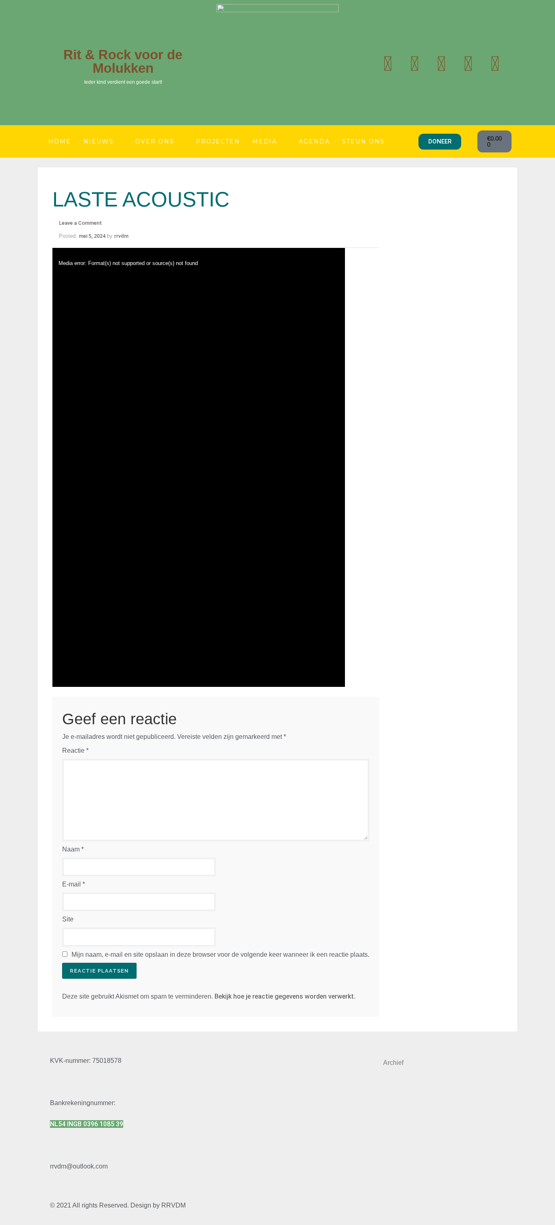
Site (68, 919)
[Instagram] (441, 64)
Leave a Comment (80, 223)
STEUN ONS (363, 141)
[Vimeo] (495, 64)
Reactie (75, 750)
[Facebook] (468, 64)
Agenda (314, 141)
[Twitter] (387, 64)
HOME (59, 141)
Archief (393, 1062)
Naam (73, 849)
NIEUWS (98, 141)
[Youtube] (414, 64)
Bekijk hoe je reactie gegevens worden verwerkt (284, 996)
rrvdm (121, 236)
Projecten (218, 141)
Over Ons (154, 141)
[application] (198, 467)
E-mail (73, 884)
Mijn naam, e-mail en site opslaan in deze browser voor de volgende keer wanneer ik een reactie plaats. (220, 954)
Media (264, 141)
